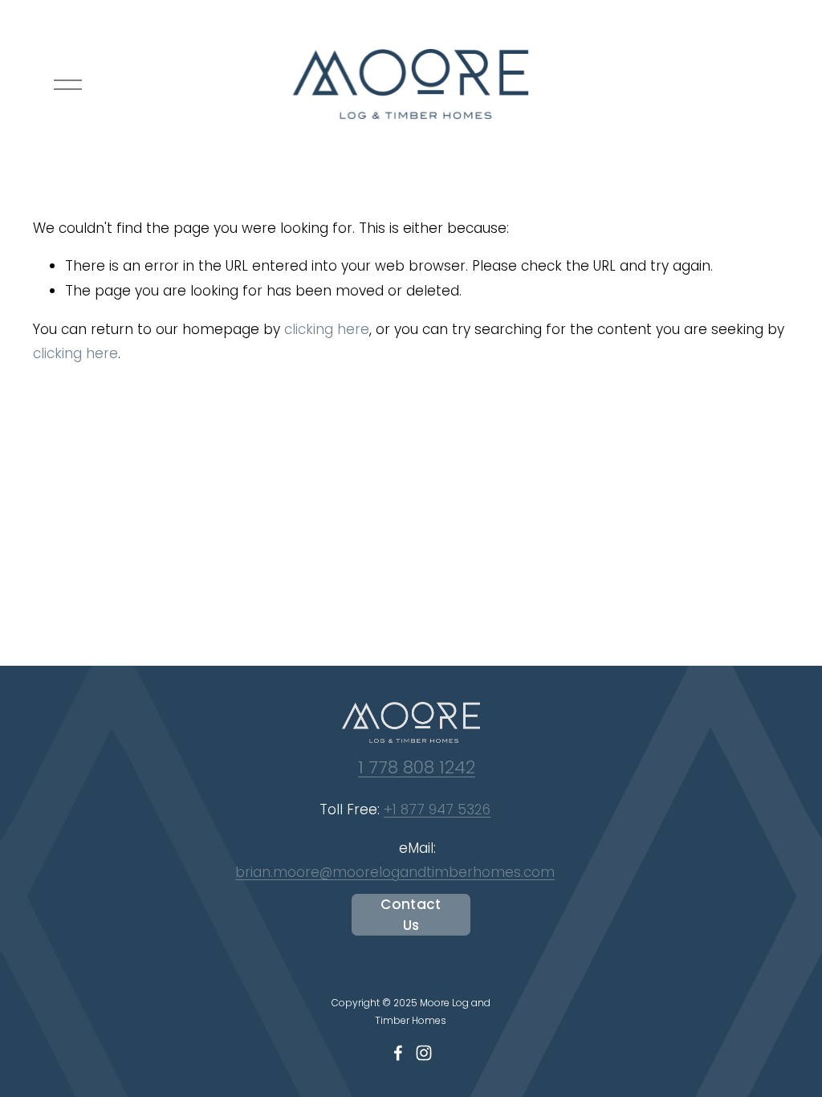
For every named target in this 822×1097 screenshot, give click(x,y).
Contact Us (410, 915)
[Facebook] (398, 1053)
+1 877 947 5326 (437, 809)
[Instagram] (424, 1053)
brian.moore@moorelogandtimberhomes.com (395, 872)
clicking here (326, 329)
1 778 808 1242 (416, 767)
